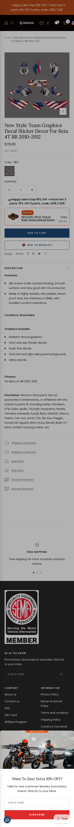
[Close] (68, 736)
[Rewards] (7, 819)
